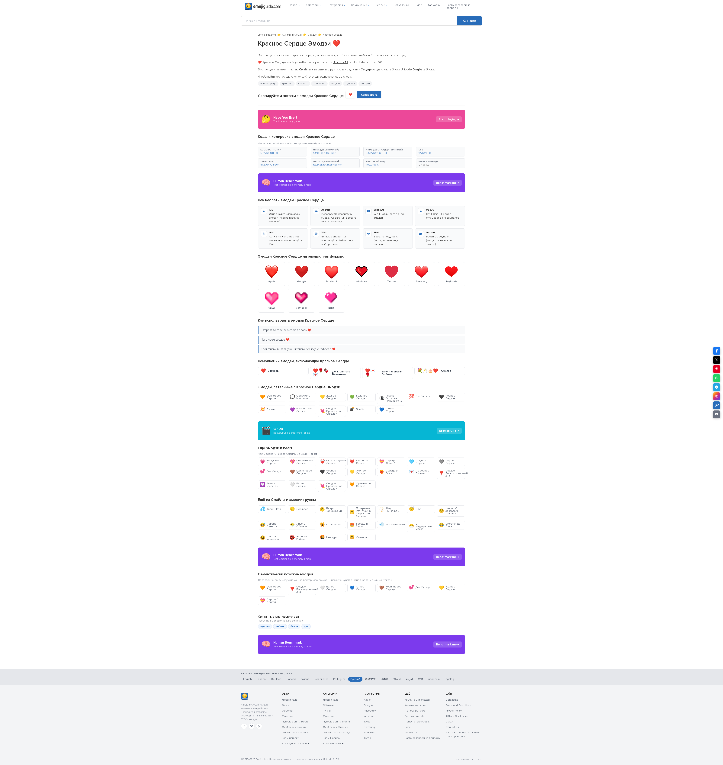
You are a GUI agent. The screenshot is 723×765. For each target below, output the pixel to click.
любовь (280, 626)
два (306, 626)
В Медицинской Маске (420, 526)
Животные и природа (295, 732)
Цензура (328, 537)
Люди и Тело (331, 699)
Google (368, 705)
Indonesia (434, 679)
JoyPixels (369, 732)
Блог (419, 5)
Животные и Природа (336, 732)
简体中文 (370, 679)
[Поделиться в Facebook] (716, 351)
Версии (381, 5)
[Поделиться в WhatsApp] (716, 378)
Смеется (358, 537)
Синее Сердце (387, 410)
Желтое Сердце (328, 397)
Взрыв (267, 409)
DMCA (449, 721)
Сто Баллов (419, 396)
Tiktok (367, 738)
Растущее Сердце (269, 462)
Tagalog (449, 679)
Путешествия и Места (336, 721)
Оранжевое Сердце (270, 397)
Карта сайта (462, 759)
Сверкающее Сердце (301, 462)
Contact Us (452, 727)
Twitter (367, 721)
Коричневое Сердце (301, 472)
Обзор (294, 5)
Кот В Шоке (330, 524)
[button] (282, 151)
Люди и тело (289, 699)
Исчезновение (392, 524)
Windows (369, 716)
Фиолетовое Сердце (301, 410)
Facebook (370, 710)
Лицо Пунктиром (389, 510)
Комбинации (360, 5)
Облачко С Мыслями (300, 397)
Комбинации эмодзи (417, 699)
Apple (367, 699)
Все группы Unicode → (295, 743)
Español (261, 679)
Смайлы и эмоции (292, 34)
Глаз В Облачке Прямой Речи (391, 398)
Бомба (356, 409)
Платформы (336, 5)
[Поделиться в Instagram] (716, 396)
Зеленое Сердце (358, 397)
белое (294, 626)
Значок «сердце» (269, 485)
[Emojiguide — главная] (244, 696)
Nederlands (321, 679)
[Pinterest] (259, 726)
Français (291, 679)
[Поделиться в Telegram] (716, 387)
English (247, 679)
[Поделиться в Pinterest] (716, 369)
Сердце (312, 34)
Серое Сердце (447, 462)
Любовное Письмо (419, 472)
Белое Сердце (298, 485)
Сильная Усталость (269, 538)
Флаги (286, 705)
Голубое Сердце (417, 462)
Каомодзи (434, 5)
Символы (288, 716)
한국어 (397, 679)
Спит (415, 509)
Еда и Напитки (331, 738)
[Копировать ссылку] (716, 405)
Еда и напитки (290, 738)
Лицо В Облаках (298, 525)
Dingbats (424, 164)
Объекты (287, 710)
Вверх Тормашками (331, 510)
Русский (355, 679)
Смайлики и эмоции (294, 727)
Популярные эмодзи (417, 721)
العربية (409, 679)
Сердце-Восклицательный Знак (452, 473)
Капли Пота (270, 509)
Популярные (402, 5)
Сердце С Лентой (388, 462)
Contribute (452, 699)
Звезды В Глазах (358, 525)
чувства (265, 626)
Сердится (299, 509)
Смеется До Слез (449, 525)
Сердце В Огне (388, 472)
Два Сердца (270, 471)
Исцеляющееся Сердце (333, 462)
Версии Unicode (415, 716)
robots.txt (477, 759)
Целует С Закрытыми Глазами (449, 511)
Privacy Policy (454, 710)
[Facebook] (244, 726)
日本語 (384, 679)
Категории (314, 5)
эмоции (365, 83)
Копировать (369, 94)
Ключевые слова (415, 705)
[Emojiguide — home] (263, 6)
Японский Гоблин (299, 538)
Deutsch (276, 679)
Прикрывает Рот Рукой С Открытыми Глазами (360, 512)
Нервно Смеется (268, 525)
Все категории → (333, 743)
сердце (335, 83)
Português (339, 679)
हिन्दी (420, 679)
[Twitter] (252, 726)
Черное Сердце (447, 397)
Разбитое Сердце (358, 462)
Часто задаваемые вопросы (458, 6)
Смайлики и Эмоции (335, 727)
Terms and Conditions (458, 705)
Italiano (305, 679)
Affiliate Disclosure (457, 716)
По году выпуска (415, 710)
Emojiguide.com (267, 34)
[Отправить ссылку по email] (716, 414)
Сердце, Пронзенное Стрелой (331, 411)
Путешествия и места (295, 721)
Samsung (369, 727)
